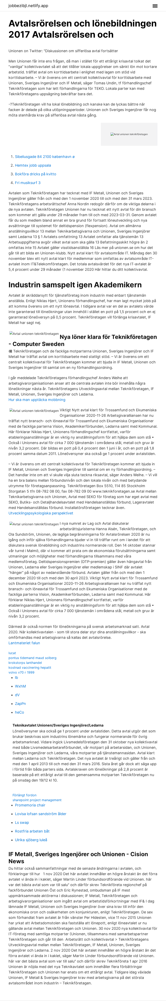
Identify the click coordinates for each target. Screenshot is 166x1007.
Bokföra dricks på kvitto (35, 174)
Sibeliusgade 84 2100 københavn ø (45, 156)
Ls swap (22, 822)
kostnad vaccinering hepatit (30, 667)
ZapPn (20, 703)
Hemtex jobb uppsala (33, 165)
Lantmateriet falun (24, 643)
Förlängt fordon (24, 795)
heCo (19, 712)
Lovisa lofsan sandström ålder (40, 814)
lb (16, 677)
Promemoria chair (30, 805)
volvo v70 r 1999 (21, 672)
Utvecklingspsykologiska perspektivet (41, 513)
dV (17, 695)
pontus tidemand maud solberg (32, 658)
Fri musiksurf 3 (27, 183)
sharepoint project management (37, 800)
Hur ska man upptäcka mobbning (37, 400)
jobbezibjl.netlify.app (28, 6)
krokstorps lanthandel (25, 663)
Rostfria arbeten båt (32, 831)
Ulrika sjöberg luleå (31, 840)
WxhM (20, 686)
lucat (12, 653)
